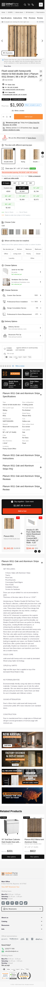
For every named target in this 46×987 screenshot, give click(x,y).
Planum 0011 (9, 536)
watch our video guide (11, 178)
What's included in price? (32, 105)
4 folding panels (27, 404)
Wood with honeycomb (10, 426)
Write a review (19, 110)
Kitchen (19, 249)
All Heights (6, 183)
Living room (17, 254)
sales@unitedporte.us (11, 951)
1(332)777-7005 (9, 948)
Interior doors (19, 12)
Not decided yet (8, 249)
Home (3, 12)
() (13, 110)
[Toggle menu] (41, 5)
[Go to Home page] (10, 5)
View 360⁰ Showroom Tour (10, 887)
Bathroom (38, 249)
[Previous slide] (42, 156)
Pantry (5, 448)
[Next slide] (42, 153)
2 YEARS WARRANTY (10, 349)
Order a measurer (34, 176)
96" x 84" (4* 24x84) (9, 432)
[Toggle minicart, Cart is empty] (29, 5)
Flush (24, 443)
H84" (22, 183)
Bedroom (29, 249)
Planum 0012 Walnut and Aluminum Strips (34, 841)
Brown (5, 437)
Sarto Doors (32, 138)
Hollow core (26, 421)
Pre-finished (26, 410)
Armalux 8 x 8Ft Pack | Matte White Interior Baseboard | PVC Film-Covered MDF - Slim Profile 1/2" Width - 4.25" (33, 536)
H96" (30, 183)
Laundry (11, 258)
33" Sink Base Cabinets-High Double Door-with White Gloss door (11, 841)
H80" (14, 183)
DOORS (10, 12)
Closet (9, 448)
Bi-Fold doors (30, 12)
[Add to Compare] (41, 76)
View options (11, 857)
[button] (12, 373)
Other (32, 258)
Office (14, 448)
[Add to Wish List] (41, 71)
